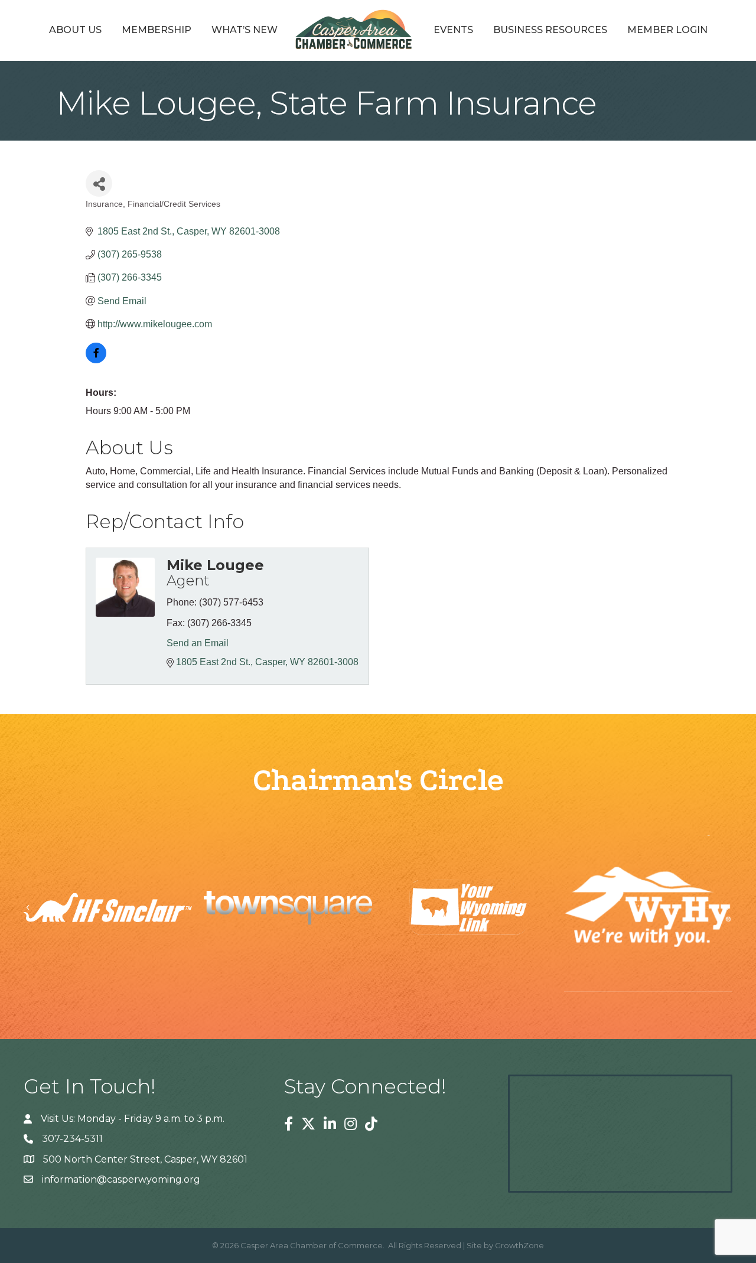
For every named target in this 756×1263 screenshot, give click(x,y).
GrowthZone (519, 1245)
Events (453, 29)
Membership (156, 29)
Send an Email (198, 643)
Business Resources (550, 29)
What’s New (244, 29)
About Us (75, 29)
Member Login (667, 29)
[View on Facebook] (96, 360)
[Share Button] (99, 183)
